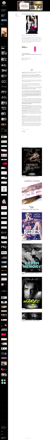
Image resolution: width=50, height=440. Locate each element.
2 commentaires (25, 210)
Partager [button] (22, 128)
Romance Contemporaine (27, 129)
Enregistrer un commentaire (26, 177)
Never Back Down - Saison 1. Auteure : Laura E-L (31, 320)
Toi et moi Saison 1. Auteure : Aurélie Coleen (30, 209)
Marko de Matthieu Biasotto (27, 309)
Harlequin (16, 15)
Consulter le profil (4, 6)
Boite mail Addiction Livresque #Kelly (3, 11)
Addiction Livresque (4, 5)
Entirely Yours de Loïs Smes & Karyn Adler (30, 176)
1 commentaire (25, 241)
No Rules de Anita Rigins (26, 240)
